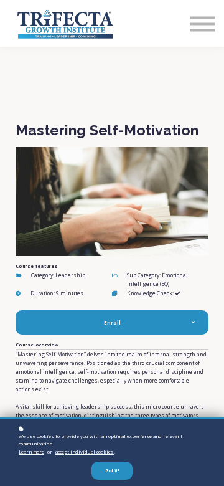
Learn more (31, 452)
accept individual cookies (84, 452)
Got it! (112, 471)
